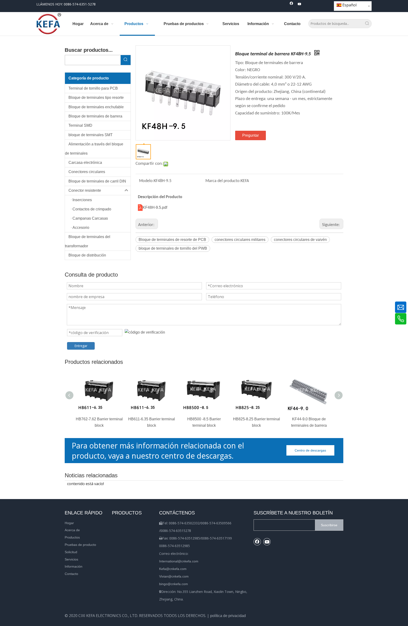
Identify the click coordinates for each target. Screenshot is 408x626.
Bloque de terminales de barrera (95, 116)
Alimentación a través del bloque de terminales (94, 148)
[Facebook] (291, 4)
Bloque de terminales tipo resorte (96, 98)
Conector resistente (84, 190)
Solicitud (71, 552)
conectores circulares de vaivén (300, 240)
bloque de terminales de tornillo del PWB (173, 248)
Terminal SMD (80, 125)
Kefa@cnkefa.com (173, 569)
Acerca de (72, 530)
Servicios (71, 559)
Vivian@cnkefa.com (174, 576)
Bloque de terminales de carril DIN (97, 181)
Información (73, 566)
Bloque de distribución (87, 255)
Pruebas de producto (80, 545)
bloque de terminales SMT (90, 135)
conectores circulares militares (240, 240)
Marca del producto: (223, 181)
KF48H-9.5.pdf (155, 207)
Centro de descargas (310, 450)
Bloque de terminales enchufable (96, 107)
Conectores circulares (86, 172)
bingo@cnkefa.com (173, 584)
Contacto (71, 574)
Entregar (80, 345)
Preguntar (250, 135)
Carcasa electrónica (85, 163)
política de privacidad (228, 616)
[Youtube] (299, 4)
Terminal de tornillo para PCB (93, 88)
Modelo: (146, 181)
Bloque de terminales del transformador (87, 241)
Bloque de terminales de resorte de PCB (172, 240)
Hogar (69, 523)
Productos (72, 537)
